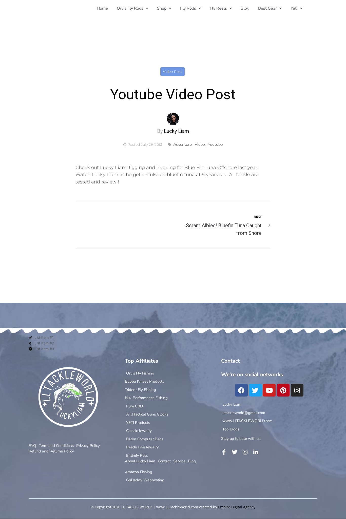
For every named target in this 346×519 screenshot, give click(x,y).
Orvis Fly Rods (130, 8)
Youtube (215, 144)
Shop (161, 8)
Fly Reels (218, 8)
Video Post (172, 71)
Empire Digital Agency (236, 507)
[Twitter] (255, 390)
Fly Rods (188, 8)
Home (102, 8)
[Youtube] (269, 390)
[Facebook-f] (224, 452)
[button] (132, 8)
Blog (245, 8)
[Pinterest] (283, 390)
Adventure (183, 144)
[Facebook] (241, 390)
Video (200, 144)
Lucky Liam (176, 131)
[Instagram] (297, 390)
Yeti (294, 8)
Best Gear (267, 8)
